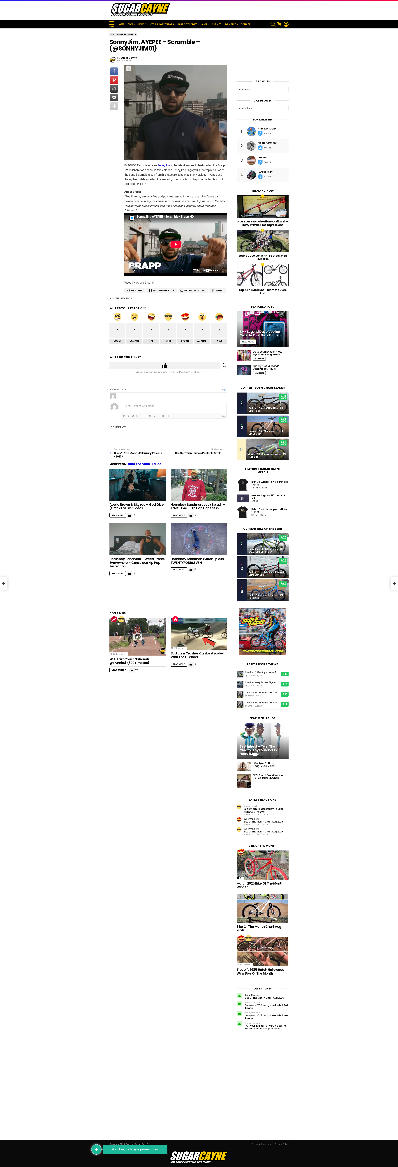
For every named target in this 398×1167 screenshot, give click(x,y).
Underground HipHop (145, 464)
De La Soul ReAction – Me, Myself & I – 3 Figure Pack (267, 353)
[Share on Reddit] (114, 89)
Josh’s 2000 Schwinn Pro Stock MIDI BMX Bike (262, 257)
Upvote (164, 365)
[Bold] (124, 416)
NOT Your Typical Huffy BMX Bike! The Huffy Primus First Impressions (262, 223)
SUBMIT (216, 24)
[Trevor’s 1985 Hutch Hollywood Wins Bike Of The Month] (263, 951)
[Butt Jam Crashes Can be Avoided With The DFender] (199, 634)
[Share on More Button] (114, 106)
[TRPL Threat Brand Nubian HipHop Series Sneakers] (244, 781)
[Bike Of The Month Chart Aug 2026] (263, 908)
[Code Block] (155, 416)
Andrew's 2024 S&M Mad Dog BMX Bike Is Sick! (266, 409)
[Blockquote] (150, 416)
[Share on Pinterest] (114, 80)
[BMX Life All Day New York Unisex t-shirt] (243, 485)
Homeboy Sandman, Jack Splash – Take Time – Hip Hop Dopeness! (198, 506)
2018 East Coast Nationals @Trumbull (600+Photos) (129, 661)
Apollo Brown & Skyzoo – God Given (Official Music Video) (137, 506)
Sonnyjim (128, 298)
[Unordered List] (146, 416)
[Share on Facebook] (114, 71)
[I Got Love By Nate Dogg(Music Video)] (244, 766)
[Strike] (137, 416)
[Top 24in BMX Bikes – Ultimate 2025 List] (263, 275)
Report (220, 290)
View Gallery (119, 670)
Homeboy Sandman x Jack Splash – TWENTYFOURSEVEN (199, 561)
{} (163, 416)
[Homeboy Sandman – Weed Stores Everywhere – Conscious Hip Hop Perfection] (137, 539)
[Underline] (133, 416)
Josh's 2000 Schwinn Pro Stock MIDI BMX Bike (262, 692)
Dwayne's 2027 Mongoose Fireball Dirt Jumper (266, 432)
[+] (167, 416)
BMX (130, 24)
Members (230, 24)
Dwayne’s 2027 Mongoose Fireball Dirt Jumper (266, 1007)
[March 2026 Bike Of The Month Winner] (263, 865)
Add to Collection (195, 290)
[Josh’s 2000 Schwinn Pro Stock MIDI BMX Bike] (263, 241)
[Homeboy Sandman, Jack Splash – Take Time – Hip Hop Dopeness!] (199, 485)
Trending (114, 619)
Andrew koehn (267, 128)
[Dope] (121, 619)
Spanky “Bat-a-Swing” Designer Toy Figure (266, 367)
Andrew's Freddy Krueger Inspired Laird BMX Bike (266, 573)
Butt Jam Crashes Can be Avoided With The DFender (197, 655)
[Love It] (241, 852)
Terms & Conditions (261, 1144)
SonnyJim (163, 165)
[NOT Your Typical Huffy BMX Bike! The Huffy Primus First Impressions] (263, 206)
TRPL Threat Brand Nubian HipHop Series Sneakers (268, 777)
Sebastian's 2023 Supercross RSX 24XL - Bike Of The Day (266, 550)
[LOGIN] (286, 24)
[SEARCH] (273, 24)
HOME (121, 24)
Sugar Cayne (250, 818)
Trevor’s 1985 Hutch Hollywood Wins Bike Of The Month (260, 971)
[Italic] (128, 416)
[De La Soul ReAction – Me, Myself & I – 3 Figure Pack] (244, 355)
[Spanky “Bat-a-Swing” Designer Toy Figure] (244, 370)
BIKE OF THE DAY (187, 24)
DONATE (245, 24)
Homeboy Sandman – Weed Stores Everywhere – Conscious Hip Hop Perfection (137, 562)
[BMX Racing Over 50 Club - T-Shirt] (243, 498)
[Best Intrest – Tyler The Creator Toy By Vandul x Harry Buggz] (263, 741)
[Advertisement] (232, 10)
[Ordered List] (141, 416)
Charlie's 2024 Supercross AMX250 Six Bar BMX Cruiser (262, 672)
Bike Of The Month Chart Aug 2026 (263, 821)
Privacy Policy (282, 1144)
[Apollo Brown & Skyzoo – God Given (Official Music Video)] (137, 485)
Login (223, 389)
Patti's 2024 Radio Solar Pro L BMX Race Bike (266, 596)
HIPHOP (141, 24)
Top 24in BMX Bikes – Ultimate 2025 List (263, 291)
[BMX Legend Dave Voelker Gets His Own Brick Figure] (263, 329)
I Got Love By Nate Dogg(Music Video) (264, 765)
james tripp (265, 172)
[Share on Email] (114, 97)
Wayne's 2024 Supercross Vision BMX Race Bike (267, 455)
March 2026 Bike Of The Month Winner (260, 885)
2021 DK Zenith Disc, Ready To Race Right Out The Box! (263, 810)
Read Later (137, 290)
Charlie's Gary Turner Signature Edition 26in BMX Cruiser (262, 682)
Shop (204, 24)
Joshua (262, 157)
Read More (117, 515)
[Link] (159, 416)
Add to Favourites (163, 290)
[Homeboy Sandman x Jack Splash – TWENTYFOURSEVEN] (199, 539)
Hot (175, 619)
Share (128, 68)
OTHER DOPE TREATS (162, 24)
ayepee (116, 298)
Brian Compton (268, 143)
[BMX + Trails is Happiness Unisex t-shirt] (243, 512)
